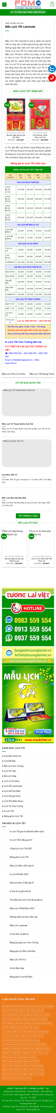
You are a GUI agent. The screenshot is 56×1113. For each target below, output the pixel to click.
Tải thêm (28, 516)
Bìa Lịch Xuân (29, 1019)
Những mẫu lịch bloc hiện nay (24, 917)
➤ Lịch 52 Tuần (9, 771)
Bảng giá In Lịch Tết (19, 857)
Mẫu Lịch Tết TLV (18, 960)
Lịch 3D (25, 1036)
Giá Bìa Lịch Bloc (9, 1028)
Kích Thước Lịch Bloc (11, 1036)
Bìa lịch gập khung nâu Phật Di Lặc (14, 560)
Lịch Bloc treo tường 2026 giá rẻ (15, 1044)
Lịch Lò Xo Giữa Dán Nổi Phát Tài (42, 560)
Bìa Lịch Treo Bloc (43, 1015)
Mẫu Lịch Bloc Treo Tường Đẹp (15, 1074)
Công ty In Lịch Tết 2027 (21, 848)
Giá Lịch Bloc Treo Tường (28, 1028)
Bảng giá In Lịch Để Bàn (21, 977)
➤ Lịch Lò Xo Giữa (10, 781)
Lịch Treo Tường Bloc (38, 1044)
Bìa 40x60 (6, 1007)
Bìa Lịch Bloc (8, 1011)
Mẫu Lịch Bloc (30, 1057)
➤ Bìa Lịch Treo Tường (12, 766)
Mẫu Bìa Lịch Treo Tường (12, 1057)
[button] (4, 4)
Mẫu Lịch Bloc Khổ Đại (33, 1066)
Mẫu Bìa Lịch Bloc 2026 (12, 1053)
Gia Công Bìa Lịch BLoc (42, 1023)
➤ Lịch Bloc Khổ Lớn (11, 756)
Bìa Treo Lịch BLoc (23, 1023)
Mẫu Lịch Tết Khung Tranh (42, 374)
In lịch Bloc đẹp (17, 968)
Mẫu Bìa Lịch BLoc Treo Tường (35, 1053)
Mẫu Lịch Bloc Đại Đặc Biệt (14, 498)
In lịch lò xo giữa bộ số (20, 891)
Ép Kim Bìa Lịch (9, 1078)
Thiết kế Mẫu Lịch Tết (14, 23)
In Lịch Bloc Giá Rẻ (25, 1032)
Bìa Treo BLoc (8, 1023)
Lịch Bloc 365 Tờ (9, 475)
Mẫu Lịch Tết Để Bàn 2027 (22, 908)
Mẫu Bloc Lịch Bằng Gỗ (12, 1049)
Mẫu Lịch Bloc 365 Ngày (12, 1061)
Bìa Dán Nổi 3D (33, 1007)
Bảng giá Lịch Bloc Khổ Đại (22, 951)
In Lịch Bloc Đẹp (42, 1032)
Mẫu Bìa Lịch (28, 1049)
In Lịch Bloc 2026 (9, 1032)
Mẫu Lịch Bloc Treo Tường (33, 1070)
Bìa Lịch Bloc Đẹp (22, 1011)
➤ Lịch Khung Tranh (11, 796)
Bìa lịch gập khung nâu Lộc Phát (16, 136)
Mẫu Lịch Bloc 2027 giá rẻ (22, 866)
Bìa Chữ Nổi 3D (19, 1007)
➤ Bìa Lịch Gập (9, 776)
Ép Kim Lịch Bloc (24, 1078)
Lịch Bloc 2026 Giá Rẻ (11, 1040)
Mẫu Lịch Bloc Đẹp (36, 1074)
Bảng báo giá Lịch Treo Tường (24, 943)
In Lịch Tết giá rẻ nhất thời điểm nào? (27, 831)
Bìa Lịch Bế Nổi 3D (10, 1015)
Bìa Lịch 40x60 (47, 1007)
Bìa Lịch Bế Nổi (37, 1011)
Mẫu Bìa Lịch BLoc (43, 1049)
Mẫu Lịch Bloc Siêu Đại (11, 1070)
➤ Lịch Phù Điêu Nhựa (12, 801)
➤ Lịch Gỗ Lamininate (12, 786)
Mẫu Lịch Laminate (18, 925)
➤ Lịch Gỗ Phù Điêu (11, 791)
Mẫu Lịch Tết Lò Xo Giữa (13, 374)
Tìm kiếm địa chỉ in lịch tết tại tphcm (26, 900)
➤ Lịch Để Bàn (9, 761)
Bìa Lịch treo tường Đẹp (12, 1019)
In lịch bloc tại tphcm (19, 934)
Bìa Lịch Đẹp (41, 1019)
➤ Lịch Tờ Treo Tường (12, 806)
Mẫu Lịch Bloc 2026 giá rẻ (12, 1066)
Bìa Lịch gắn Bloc (26, 1015)
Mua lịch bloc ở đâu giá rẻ (22, 883)
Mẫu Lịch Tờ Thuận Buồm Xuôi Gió (17, 424)
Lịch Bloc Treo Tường (30, 1040)
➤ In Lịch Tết (8, 811)
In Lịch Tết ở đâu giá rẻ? (21, 840)
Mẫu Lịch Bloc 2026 (31, 1061)
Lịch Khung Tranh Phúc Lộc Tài (40, 136)
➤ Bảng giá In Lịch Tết (12, 816)
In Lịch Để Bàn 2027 (19, 874)
